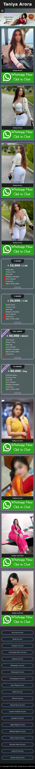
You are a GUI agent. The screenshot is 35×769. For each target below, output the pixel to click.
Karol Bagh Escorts (17, 685)
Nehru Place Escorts (17, 738)
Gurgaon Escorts (17, 646)
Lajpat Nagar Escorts (17, 725)
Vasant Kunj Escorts (17, 758)
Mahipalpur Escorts (17, 665)
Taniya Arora (17, 4)
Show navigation (2, 10)
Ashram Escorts (17, 698)
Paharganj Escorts (17, 672)
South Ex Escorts (18, 751)
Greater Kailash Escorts (17, 711)
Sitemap (31, 766)
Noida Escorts (17, 639)
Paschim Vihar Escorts (17, 744)
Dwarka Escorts (17, 659)
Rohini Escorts (18, 692)
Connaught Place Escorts (17, 652)
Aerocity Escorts (17, 632)
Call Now (17, 288)
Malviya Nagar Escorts (17, 731)
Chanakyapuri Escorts (17, 679)
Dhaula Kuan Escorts (17, 705)
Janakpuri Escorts (17, 718)
